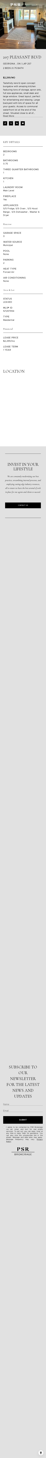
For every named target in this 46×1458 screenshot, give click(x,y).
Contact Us (23, 505)
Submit (23, 1120)
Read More (8, 116)
